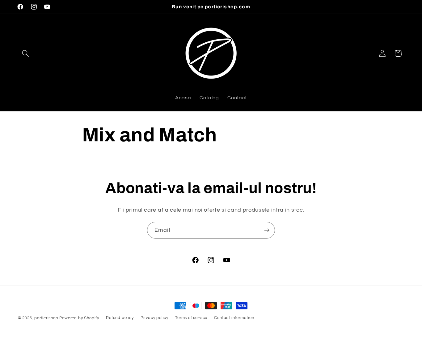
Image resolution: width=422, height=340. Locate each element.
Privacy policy (154, 318)
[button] (26, 53)
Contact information (234, 318)
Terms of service (191, 318)
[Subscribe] (267, 230)
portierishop (46, 318)
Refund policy (119, 318)
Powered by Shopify (79, 318)
